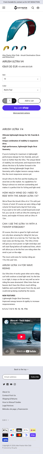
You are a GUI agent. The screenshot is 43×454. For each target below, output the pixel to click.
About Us (6, 392)
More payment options (21, 113)
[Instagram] (15, 384)
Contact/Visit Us (9, 395)
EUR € (4, 420)
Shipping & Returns (9, 399)
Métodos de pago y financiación (15, 409)
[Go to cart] (38, 7)
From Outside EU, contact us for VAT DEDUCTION (21, 2)
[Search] (32, 7)
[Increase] (14, 100)
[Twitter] (4, 384)
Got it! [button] (21, 450)
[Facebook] (8, 384)
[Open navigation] (3, 8)
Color (4, 86)
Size (3, 75)
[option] (6, 48)
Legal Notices (7, 406)
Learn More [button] (8, 444)
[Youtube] (11, 384)
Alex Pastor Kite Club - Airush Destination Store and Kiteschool (21, 56)
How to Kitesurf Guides (11, 402)
